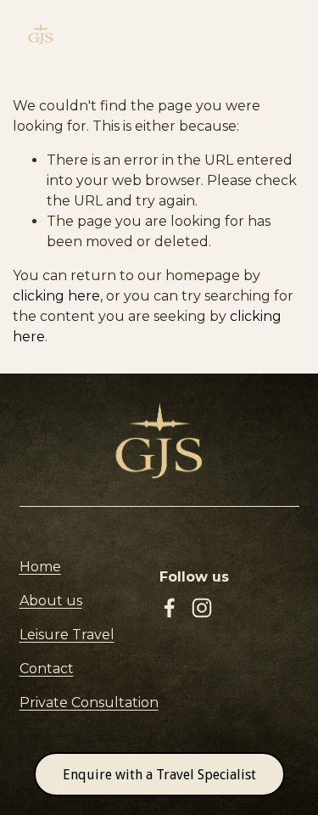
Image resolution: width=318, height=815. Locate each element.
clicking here (56, 296)
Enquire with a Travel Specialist (159, 775)
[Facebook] (169, 608)
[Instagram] (202, 608)
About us (51, 601)
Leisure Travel (67, 635)
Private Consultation (89, 702)
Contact (47, 668)
